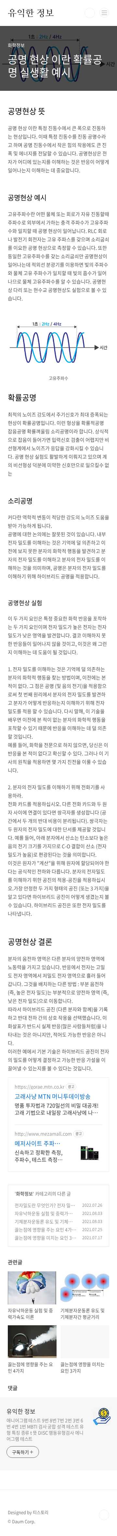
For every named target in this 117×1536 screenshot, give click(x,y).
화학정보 (24, 1193)
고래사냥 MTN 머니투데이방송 (53, 1096)
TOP (104, 1515)
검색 (90, 13)
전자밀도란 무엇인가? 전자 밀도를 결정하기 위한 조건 (45, 1208)
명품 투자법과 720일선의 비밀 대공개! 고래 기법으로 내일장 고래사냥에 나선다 (56, 1108)
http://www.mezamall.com (43, 1133)
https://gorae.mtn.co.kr (39, 1086)
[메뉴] (104, 13)
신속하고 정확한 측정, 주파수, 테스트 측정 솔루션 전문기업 (38, 1155)
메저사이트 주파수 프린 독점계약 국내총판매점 (38, 1143)
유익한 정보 (31, 13)
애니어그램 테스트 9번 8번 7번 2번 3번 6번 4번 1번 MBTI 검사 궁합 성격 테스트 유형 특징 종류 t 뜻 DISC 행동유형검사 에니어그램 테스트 (45, 1429)
